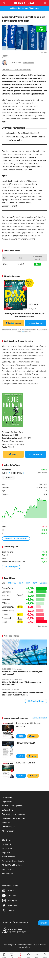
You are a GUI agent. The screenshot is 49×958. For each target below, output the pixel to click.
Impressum (7, 801)
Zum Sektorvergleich (11, 567)
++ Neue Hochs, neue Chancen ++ (24, 8)
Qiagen (4, 622)
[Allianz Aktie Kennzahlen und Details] (24, 509)
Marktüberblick (8, 856)
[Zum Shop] (12, 955)
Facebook (12, 905)
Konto (22, 331)
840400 (5, 473)
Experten (6, 852)
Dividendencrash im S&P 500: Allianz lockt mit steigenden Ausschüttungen (22, 693)
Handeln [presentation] (43, 923)
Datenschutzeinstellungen (14, 818)
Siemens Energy (8, 610)
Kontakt (11, 890)
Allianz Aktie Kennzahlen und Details (16, 538)
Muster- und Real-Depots (13, 861)
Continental (6, 592)
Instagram (12, 900)
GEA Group (6, 603)
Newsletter (7, 848)
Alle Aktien (7, 840)
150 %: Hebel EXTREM (25, 762)
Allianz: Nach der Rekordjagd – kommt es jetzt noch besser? (22, 672)
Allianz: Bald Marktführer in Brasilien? (22, 133)
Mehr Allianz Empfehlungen (36, 701)
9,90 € (21, 756)
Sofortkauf (18, 323)
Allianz (5, 56)
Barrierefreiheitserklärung (14, 814)
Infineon (5, 614)
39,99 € (21, 776)
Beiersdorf (6, 599)
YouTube (12, 895)
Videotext (6, 822)
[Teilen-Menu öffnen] (37, 955)
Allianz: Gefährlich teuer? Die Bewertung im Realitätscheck (21, 683)
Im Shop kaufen (35, 323)
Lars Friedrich (28, 62)
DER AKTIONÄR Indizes (12, 865)
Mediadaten (7, 797)
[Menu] (45, 3)
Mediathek (6, 844)
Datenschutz (7, 810)
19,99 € (21, 736)
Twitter (11, 910)
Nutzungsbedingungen (12, 805)
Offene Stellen (8, 826)
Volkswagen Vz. (8, 607)
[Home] (28, 955)
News (19, 596)
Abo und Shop (8, 869)
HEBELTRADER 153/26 (25, 743)
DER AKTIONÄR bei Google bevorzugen (16, 70)
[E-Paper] (20, 955)
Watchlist (9, 478)
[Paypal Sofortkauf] (13, 454)
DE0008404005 (16, 473)
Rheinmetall (6, 618)
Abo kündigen (8, 831)
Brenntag (5, 595)
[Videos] (4, 955)
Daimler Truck (7, 588)
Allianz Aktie (6, 470)
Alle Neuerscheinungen (40, 718)
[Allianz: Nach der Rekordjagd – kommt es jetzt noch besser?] (24, 652)
